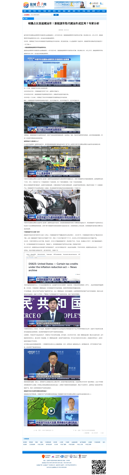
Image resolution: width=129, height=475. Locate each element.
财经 (49, 11)
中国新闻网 (97, 442)
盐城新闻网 (74, 442)
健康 (69, 11)
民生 (34, 11)
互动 (103, 11)
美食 (64, 11)
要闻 (30, 11)
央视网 (90, 442)
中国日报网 (71, 444)
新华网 (55, 442)
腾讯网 (31, 442)
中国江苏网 (40, 444)
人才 (98, 11)
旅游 (59, 11)
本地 (84, 11)
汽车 (79, 11)
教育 (93, 11)
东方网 (56, 444)
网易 (36, 442)
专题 (44, 11)
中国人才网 (80, 444)
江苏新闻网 (32, 444)
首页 (25, 11)
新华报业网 (49, 444)
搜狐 (41, 442)
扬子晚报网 (83, 442)
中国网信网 (48, 442)
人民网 (61, 442)
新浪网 (25, 442)
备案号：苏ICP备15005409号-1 (69, 465)
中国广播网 (63, 444)
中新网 (67, 442)
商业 (39, 11)
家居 (88, 11)
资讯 (54, 11)
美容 (74, 11)
